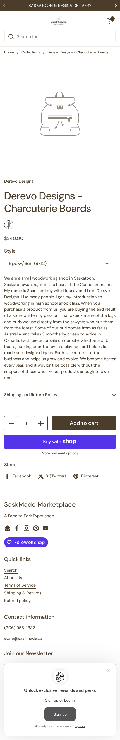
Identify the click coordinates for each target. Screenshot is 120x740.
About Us (13, 577)
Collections (30, 52)
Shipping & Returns (22, 593)
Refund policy (17, 600)
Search (11, 570)
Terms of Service (20, 585)
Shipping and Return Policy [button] (30, 395)
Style (10, 251)
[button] (110, 20)
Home (9, 52)
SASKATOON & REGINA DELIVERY (60, 5)
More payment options (60, 453)
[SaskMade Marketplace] (58, 20)
